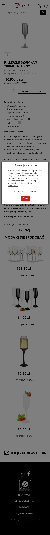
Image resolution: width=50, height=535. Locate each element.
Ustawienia (19, 191)
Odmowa (33, 191)
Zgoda (26, 198)
